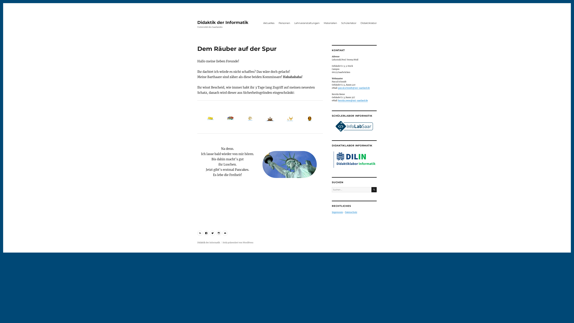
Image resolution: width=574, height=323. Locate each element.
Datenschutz (351, 212)
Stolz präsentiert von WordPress (238, 242)
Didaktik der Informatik (222, 22)
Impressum (337, 212)
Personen (284, 23)
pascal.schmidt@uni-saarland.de (354, 88)
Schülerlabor (348, 23)
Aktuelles (268, 23)
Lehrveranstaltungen (307, 23)
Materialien (330, 23)
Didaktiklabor (369, 23)
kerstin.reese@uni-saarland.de (353, 100)
